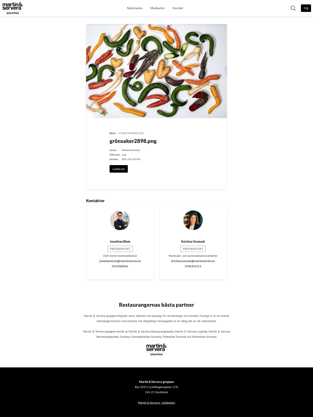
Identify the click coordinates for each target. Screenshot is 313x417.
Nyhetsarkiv (134, 8)
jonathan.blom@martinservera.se (120, 261)
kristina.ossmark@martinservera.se (193, 261)
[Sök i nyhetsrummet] (293, 8)
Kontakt (178, 8)
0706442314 (193, 266)
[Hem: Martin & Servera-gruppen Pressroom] (12, 8)
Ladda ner (118, 169)
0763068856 (120, 266)
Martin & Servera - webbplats (156, 402)
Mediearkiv (157, 8)
